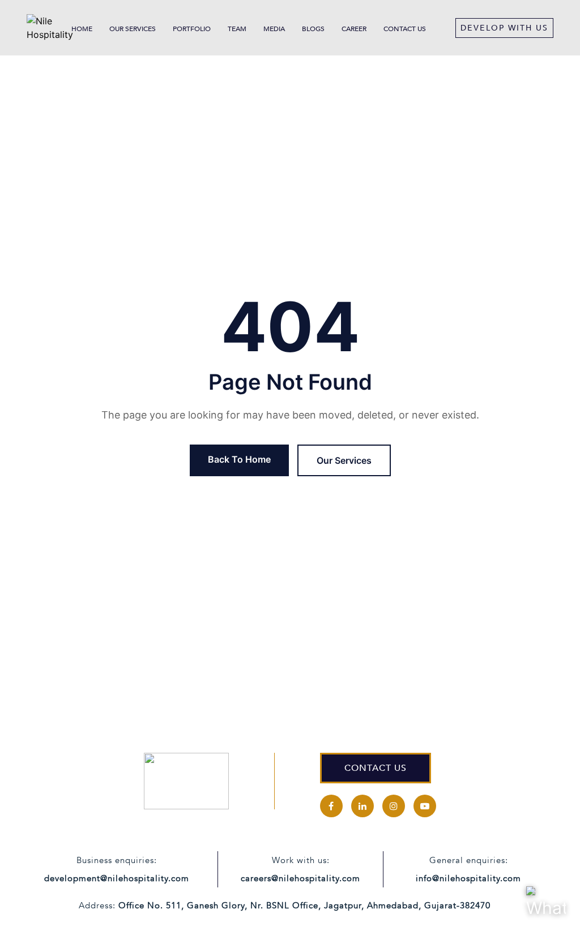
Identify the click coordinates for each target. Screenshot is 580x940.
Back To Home (239, 459)
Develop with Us (504, 28)
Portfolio (192, 28)
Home (81, 28)
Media (274, 28)
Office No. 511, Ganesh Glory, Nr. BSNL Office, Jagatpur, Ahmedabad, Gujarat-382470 (304, 905)
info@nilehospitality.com (468, 878)
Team (237, 28)
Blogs (313, 28)
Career (354, 28)
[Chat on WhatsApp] (546, 906)
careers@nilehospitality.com (300, 878)
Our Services (132, 28)
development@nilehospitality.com (116, 878)
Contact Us (404, 28)
